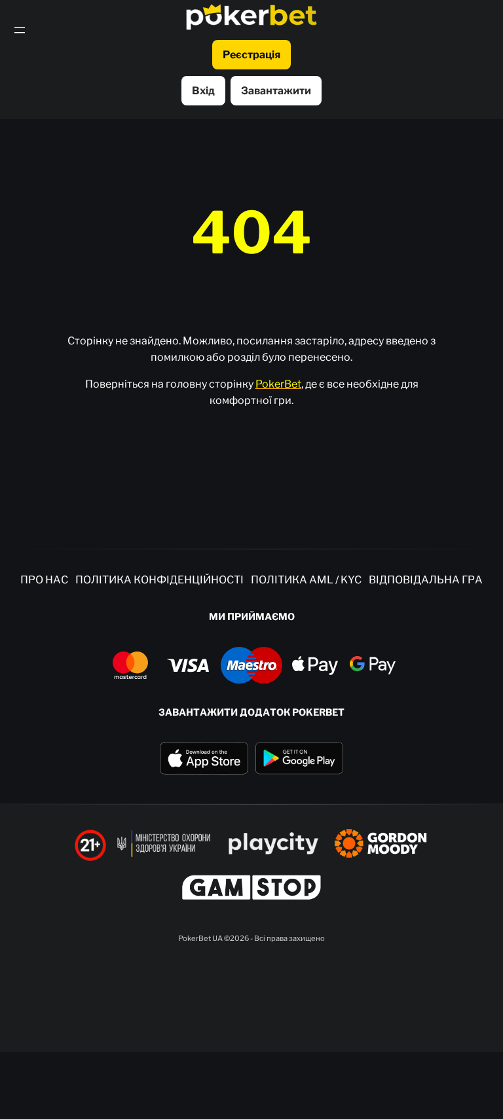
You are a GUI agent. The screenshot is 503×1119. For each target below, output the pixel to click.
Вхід (203, 90)
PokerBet (278, 384)
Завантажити (276, 90)
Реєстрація (251, 54)
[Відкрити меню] (19, 30)
